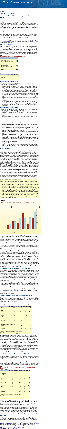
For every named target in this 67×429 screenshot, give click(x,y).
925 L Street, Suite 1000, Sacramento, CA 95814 (28, 425)
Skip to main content (36, 0)
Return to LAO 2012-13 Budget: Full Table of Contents (8, 428)
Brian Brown (10, 423)
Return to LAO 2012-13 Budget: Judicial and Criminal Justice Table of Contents (12, 427)
